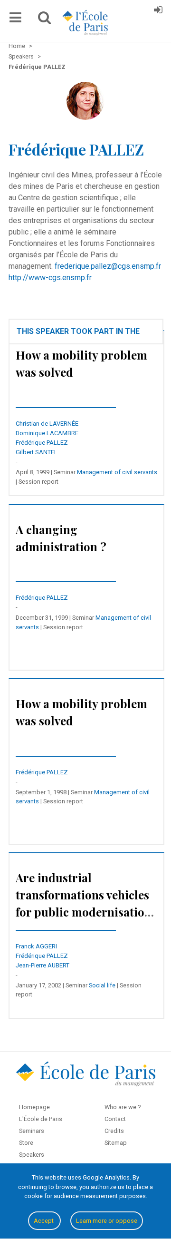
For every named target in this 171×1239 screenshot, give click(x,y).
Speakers (31, 1154)
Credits (114, 1130)
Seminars (31, 1130)
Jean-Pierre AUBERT (42, 965)
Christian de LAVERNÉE (47, 423)
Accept (44, 1220)
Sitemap (115, 1142)
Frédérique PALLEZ (42, 442)
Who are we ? (122, 1107)
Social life (102, 985)
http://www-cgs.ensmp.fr (50, 277)
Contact (115, 1118)
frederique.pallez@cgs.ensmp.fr (108, 266)
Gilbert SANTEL (36, 452)
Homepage (34, 1107)
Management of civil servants (117, 472)
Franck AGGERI (36, 946)
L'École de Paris (40, 1118)
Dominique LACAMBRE (47, 433)
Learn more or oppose (106, 1220)
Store (26, 1142)
